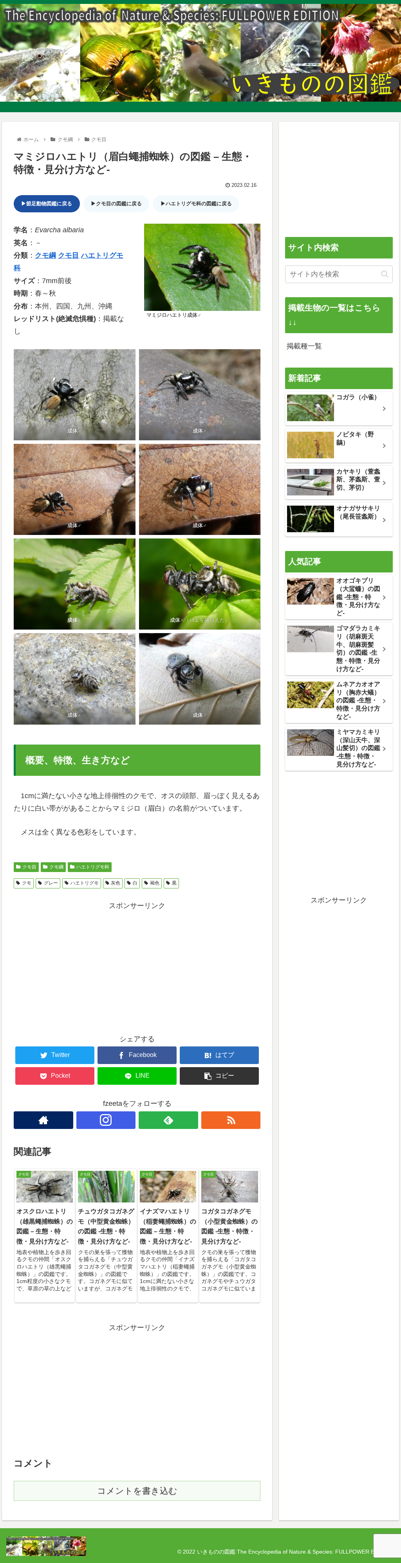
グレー (51, 883)
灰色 (115, 883)
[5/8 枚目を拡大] (125, 549)
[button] (385, 273)
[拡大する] (250, 233)
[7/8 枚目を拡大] (125, 643)
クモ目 (68, 255)
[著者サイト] (43, 1120)
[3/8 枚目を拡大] (125, 454)
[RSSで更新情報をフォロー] (231, 1120)
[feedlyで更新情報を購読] (168, 1120)
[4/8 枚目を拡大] (250, 454)
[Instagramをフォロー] (106, 1120)
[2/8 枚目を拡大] (250, 359)
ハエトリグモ (84, 883)
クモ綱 (45, 255)
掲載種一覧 (304, 346)
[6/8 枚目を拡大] (250, 549)
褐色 (154, 883)
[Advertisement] (137, 966)
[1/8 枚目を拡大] (125, 359)
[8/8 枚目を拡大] (250, 643)
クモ (26, 883)
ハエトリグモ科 (92, 867)
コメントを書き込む (137, 1491)
